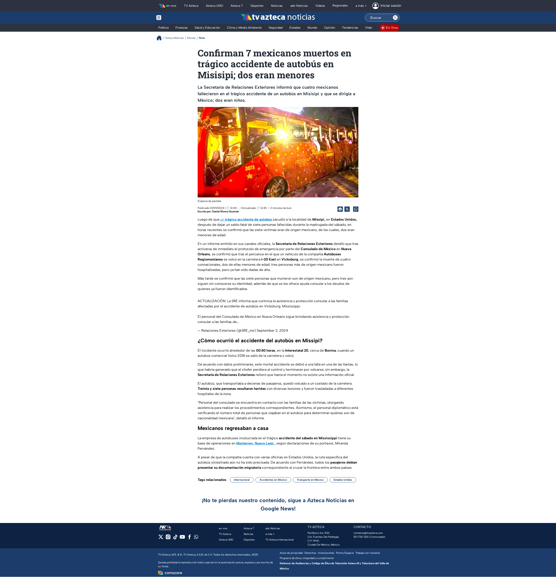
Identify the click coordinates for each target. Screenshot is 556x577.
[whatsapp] (196, 538)
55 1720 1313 (361, 536)
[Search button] (395, 17)
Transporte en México (310, 479)
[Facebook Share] (340, 209)
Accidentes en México (273, 479)
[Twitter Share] (347, 209)
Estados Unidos (343, 479)
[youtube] (182, 538)
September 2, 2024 (272, 330)
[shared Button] (355, 209)
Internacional (242, 479)
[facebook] (189, 538)
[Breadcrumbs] (160, 38)
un (245, 219)
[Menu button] (173, 17)
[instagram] (168, 538)
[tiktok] (175, 538)
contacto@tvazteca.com (368, 532)
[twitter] (161, 538)
